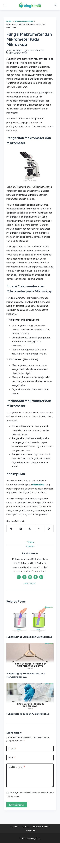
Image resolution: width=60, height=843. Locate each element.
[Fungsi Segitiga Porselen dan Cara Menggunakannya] (30, 656)
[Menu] (5, 5)
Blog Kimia (35, 838)
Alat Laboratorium (18, 53)
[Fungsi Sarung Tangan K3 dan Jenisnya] (30, 696)
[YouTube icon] (41, 577)
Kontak (26, 827)
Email (12, 757)
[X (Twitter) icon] (30, 577)
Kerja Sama (30, 831)
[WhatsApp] (49, 528)
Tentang (15, 827)
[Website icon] (24, 577)
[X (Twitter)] (20, 528)
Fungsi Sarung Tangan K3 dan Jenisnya (27, 713)
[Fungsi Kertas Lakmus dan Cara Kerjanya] (30, 619)
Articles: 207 (29, 583)
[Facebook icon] (19, 577)
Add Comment (17, 767)
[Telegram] (39, 528)
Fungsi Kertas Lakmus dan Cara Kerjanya (29, 636)
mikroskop (38, 484)
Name (12, 748)
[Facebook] (11, 528)
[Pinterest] (30, 528)
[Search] (55, 5)
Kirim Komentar (16, 804)
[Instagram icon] (35, 577)
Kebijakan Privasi (41, 827)
